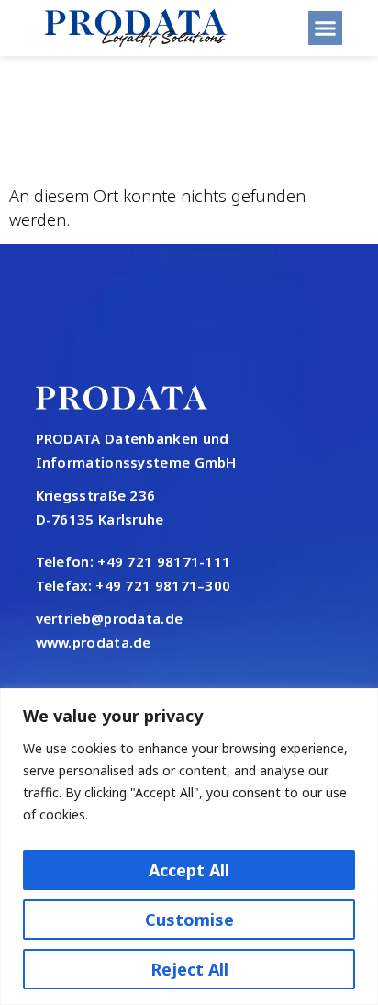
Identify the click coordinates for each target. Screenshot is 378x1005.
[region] (189, 846)
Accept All (189, 870)
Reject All (189, 969)
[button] (325, 28)
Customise (189, 920)
